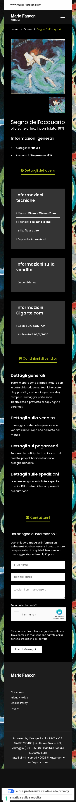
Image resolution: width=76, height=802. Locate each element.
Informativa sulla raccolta (23, 797)
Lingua (15, 708)
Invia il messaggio (26, 649)
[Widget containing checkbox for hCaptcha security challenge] (38, 614)
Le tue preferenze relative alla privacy (41, 791)
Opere (28, 29)
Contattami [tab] (39, 517)
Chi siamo (17, 692)
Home (14, 29)
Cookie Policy (19, 703)
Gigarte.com (40, 762)
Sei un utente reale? (24, 605)
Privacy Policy (19, 697)
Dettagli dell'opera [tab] (39, 170)
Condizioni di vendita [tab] (39, 358)
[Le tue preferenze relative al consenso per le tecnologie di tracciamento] (6, 798)
